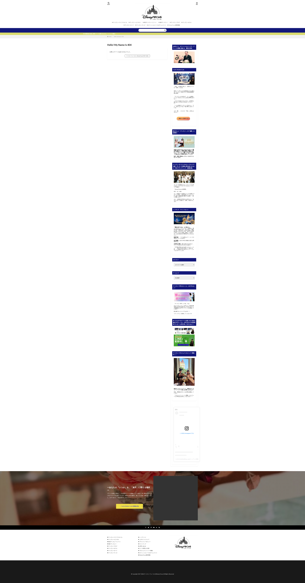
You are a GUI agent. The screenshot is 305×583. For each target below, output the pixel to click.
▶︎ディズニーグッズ (140, 25)
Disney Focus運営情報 (144, 555)
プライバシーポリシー (144, 541)
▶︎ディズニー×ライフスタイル (119, 22)
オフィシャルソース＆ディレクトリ (148, 552)
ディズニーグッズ (112, 552)
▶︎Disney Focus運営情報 (173, 25)
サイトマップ (142, 544)
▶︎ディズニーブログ (175, 22)
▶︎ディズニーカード (129, 25)
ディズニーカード (112, 550)
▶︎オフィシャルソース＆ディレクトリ (156, 25)
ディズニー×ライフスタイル (115, 537)
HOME (110, 36)
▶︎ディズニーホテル (186, 22)
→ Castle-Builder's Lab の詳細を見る (129, 506)
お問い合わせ (142, 546)
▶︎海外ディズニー (163, 22)
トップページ (142, 537)
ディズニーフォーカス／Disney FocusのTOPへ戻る (137, 55)
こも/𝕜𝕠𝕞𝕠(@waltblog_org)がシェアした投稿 (186, 459)
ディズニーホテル (112, 548)
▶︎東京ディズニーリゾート (149, 22)
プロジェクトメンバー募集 (146, 550)
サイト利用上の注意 (144, 548)
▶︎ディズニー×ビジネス (134, 22)
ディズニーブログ (112, 546)
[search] (165, 30)
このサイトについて (144, 539)
